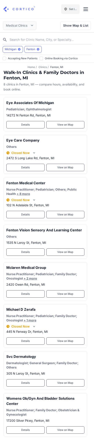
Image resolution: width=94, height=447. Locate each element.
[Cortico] (19, 9)
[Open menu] (86, 9)
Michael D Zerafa (20, 309)
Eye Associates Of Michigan (30, 103)
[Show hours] (34, 153)
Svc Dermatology (21, 356)
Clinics (42, 67)
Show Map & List (75, 25)
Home (31, 67)
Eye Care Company (23, 140)
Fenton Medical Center (25, 183)
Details (25, 124)
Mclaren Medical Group (26, 267)
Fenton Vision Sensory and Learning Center (44, 230)
